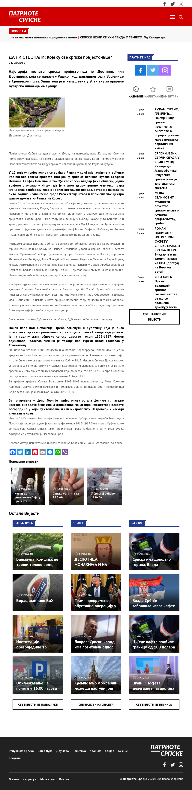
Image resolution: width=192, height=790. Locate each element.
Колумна (15, 758)
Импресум (29, 779)
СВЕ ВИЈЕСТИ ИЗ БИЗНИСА (154, 704)
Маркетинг (48, 779)
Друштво (62, 751)
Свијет (109, 751)
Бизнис (123, 751)
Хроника (95, 751)
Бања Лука (45, 751)
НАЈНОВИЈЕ (135, 96)
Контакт (65, 779)
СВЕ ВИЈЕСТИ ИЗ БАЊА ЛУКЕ (38, 704)
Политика (79, 751)
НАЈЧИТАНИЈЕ (152, 96)
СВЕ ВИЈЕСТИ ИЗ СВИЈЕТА (96, 704)
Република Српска (21, 751)
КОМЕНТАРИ (169, 96)
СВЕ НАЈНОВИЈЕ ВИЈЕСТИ (154, 317)
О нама (14, 779)
